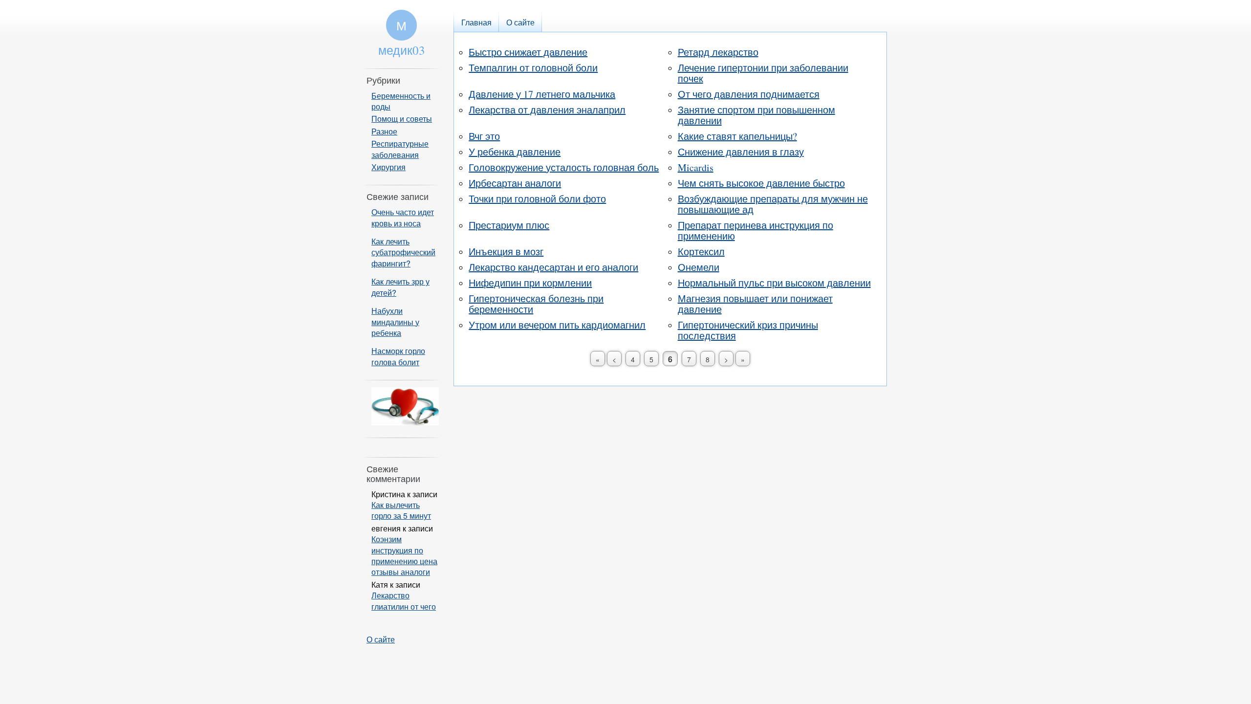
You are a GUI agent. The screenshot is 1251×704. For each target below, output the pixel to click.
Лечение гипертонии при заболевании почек (763, 73)
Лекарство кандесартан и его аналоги (553, 267)
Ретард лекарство (718, 52)
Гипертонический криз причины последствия (748, 330)
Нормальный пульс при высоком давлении (774, 282)
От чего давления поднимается (749, 94)
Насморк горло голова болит (398, 356)
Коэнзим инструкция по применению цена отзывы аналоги (404, 555)
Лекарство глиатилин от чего (403, 601)
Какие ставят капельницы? (737, 136)
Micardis (695, 167)
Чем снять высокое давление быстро (761, 183)
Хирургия (388, 167)
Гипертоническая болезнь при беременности (536, 304)
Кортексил (701, 251)
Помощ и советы (401, 118)
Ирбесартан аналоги (515, 183)
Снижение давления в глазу (741, 151)
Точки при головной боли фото (537, 198)
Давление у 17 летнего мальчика (542, 94)
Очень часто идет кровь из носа (402, 217)
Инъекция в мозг (506, 251)
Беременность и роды (401, 101)
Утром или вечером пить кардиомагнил (557, 324)
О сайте (381, 639)
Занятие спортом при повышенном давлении (756, 115)
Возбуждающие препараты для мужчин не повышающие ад (773, 204)
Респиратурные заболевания (400, 149)
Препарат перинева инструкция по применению (755, 230)
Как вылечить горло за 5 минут (401, 510)
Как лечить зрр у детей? (400, 287)
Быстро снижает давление (528, 52)
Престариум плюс (509, 225)
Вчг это (484, 136)
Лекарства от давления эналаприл (547, 109)
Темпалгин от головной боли (533, 67)
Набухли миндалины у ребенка (395, 321)
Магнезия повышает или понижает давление (755, 304)
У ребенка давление (515, 151)
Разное (384, 131)
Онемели (698, 267)
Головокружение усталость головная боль (564, 167)
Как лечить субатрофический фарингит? (403, 252)
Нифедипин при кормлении (530, 282)
